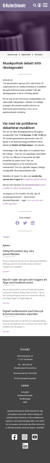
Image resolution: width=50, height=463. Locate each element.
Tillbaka (6, 237)
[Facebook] (14, 437)
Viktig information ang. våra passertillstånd (18, 253)
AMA (25, 402)
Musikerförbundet (25, 395)
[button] (17, 223)
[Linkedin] (25, 445)
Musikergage (25, 399)
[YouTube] (34, 437)
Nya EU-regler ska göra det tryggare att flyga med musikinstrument (25, 281)
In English (25, 392)
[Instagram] (24, 437)
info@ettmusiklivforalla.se (35, 179)
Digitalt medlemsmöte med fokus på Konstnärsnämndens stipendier (23, 313)
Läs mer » (6, 272)
